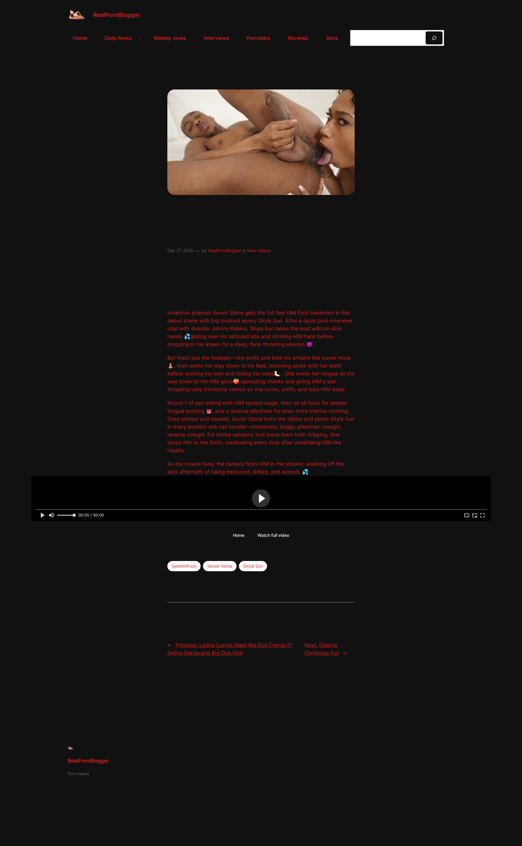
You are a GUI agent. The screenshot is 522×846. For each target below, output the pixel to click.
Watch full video (273, 535)
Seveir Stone (219, 566)
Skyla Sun (253, 566)
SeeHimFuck (184, 566)
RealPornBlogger (116, 14)
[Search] (434, 37)
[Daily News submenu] (139, 38)
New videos (258, 250)
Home (238, 535)
